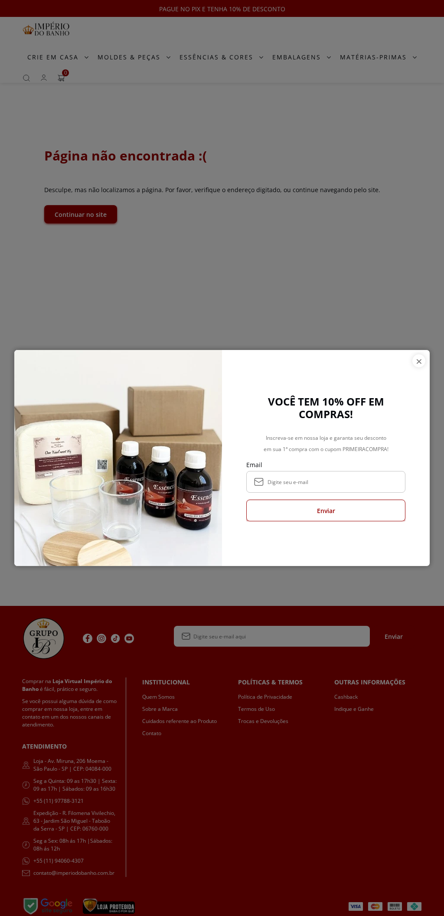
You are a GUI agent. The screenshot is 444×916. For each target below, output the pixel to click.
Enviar (326, 511)
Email (254, 465)
